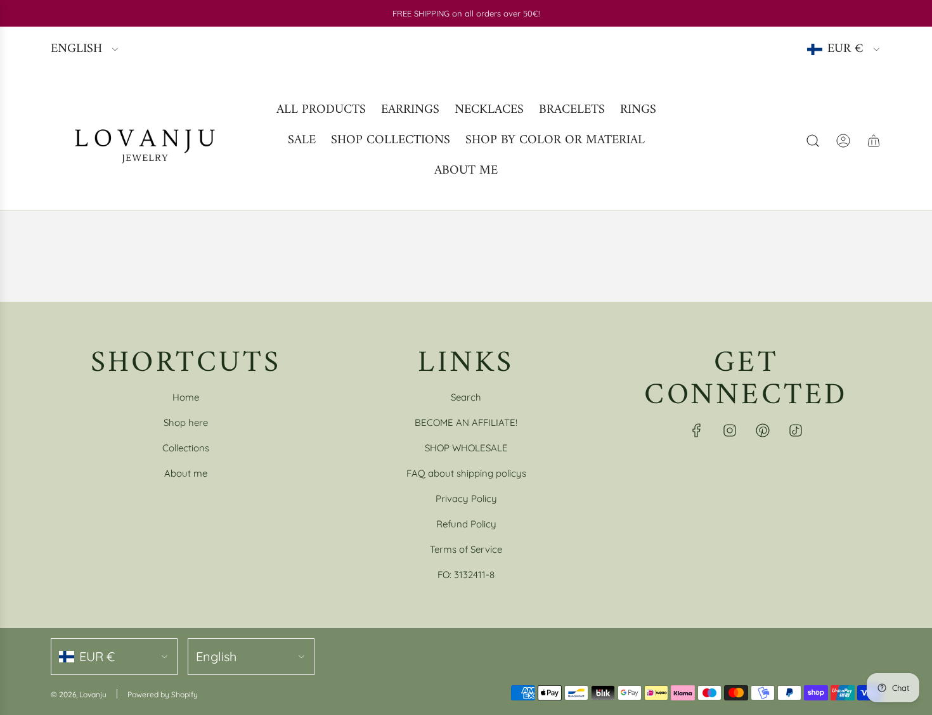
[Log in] (843, 141)
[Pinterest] (763, 430)
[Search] (813, 141)
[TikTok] (795, 430)
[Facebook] (697, 430)
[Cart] (873, 141)
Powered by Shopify (162, 694)
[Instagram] (730, 430)
